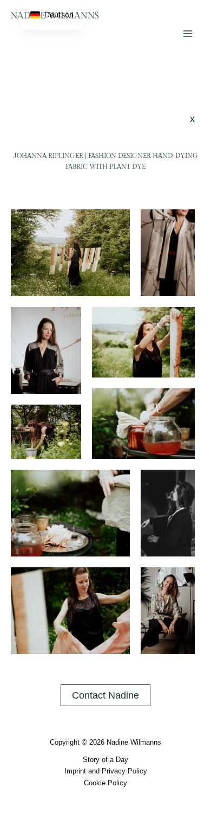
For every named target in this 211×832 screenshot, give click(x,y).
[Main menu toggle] (187, 33)
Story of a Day (105, 760)
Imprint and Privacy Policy (105, 771)
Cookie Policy (105, 783)
